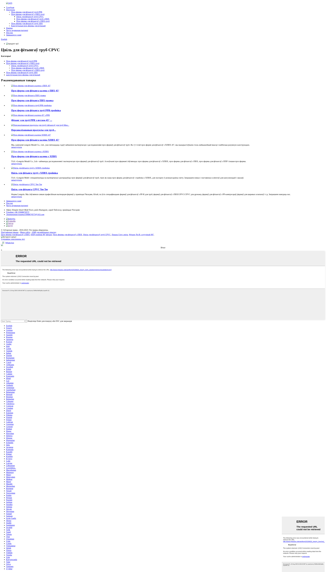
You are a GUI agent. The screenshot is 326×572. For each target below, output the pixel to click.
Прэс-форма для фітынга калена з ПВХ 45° (35, 90)
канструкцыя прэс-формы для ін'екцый (23, 75)
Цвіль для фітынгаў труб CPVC (30, 17)
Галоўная (10, 7)
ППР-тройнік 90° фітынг (41, 235)
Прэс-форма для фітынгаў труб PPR (26, 12)
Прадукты (10, 10)
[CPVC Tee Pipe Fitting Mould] (30, 168)
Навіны (9, 28)
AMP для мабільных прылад (44, 232)
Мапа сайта (25, 232)
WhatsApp (9, 243)
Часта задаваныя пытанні (17, 30)
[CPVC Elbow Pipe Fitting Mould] (30, 151)
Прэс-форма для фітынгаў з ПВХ (15, 235)
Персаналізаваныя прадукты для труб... (33, 130)
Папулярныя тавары (9, 232)
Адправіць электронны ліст (13, 239)
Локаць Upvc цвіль (120, 235)
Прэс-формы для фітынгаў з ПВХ (67, 235)
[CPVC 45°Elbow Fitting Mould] (31, 135)
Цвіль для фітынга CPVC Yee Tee (29, 189)
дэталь (19, 147)
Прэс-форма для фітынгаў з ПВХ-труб (27, 14)
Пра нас (9, 33)
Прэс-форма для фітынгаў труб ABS (27, 23)
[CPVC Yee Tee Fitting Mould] (26, 184)
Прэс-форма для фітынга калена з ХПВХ (34, 156)
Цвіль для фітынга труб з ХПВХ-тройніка (34, 173)
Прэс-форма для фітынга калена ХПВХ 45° (35, 140)
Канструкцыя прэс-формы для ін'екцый (28, 26)
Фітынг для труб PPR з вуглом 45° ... (31, 120)
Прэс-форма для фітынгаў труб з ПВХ (32, 19)
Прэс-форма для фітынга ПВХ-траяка (32, 100)
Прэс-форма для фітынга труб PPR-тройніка (36, 110)
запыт (13, 147)
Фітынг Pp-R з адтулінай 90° (141, 235)
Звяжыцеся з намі (13, 35)
